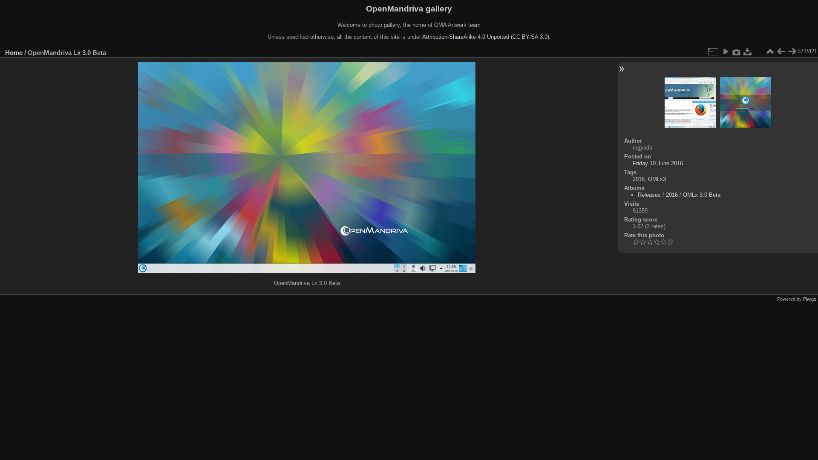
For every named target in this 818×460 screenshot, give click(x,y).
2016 (639, 179)
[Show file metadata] (736, 51)
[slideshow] (725, 51)
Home (14, 52)
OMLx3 (657, 179)
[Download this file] (747, 51)
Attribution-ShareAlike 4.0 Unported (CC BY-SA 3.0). (486, 37)
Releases (649, 195)
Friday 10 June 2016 (658, 163)
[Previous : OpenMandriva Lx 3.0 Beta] (780, 51)
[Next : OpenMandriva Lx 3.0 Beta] (792, 51)
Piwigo (809, 299)
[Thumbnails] (769, 51)
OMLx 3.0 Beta (701, 195)
